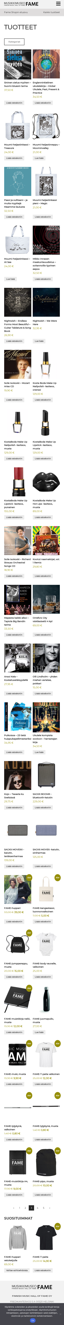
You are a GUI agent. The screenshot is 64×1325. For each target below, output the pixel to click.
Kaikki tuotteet (51, 12)
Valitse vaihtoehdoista (17, 1270)
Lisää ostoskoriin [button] (14, 103)
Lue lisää (39, 158)
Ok (32, 1320)
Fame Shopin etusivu (16, 12)
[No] (60, 1314)
